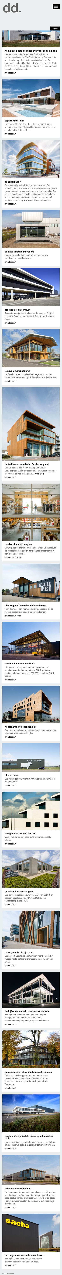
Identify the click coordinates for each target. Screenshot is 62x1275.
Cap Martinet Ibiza (14, 120)
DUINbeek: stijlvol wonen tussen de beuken (28, 1071)
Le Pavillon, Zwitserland (17, 370)
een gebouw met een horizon (20, 833)
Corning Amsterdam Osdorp (19, 251)
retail (19, 557)
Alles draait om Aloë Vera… (19, 1188)
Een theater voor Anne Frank (20, 663)
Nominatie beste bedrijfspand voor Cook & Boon (31, 50)
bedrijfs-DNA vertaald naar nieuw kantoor (27, 1011)
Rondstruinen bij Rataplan (18, 544)
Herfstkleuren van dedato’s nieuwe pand (27, 464)
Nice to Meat (11, 775)
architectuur (10, 72)
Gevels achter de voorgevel (19, 891)
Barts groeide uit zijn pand (19, 952)
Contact (55, 28)
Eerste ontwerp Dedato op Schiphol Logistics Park (29, 1137)
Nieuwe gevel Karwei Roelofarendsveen (25, 605)
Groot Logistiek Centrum (17, 309)
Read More (39, 473)
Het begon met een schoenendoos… (24, 1255)
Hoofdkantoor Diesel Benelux (20, 726)
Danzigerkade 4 (13, 181)
